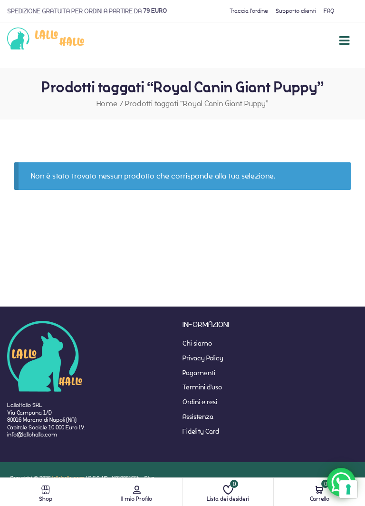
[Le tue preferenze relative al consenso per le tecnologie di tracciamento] (348, 489)
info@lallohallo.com (32, 434)
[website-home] (46, 40)
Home (106, 104)
